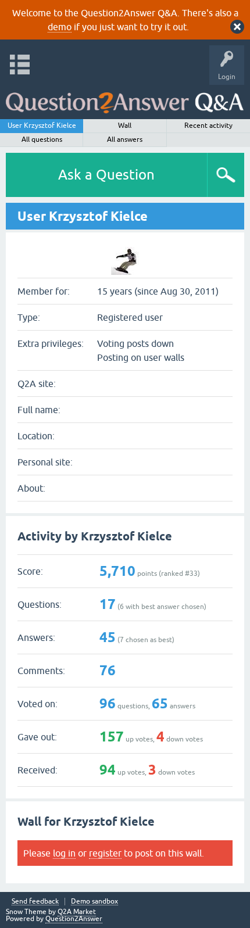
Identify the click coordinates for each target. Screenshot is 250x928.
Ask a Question (106, 174)
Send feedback (35, 901)
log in (64, 853)
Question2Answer (73, 919)
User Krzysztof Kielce (42, 125)
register (105, 853)
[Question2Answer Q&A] (125, 99)
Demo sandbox (94, 901)
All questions (42, 139)
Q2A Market (77, 912)
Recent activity (208, 125)
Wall (124, 125)
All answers (124, 139)
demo (60, 27)
